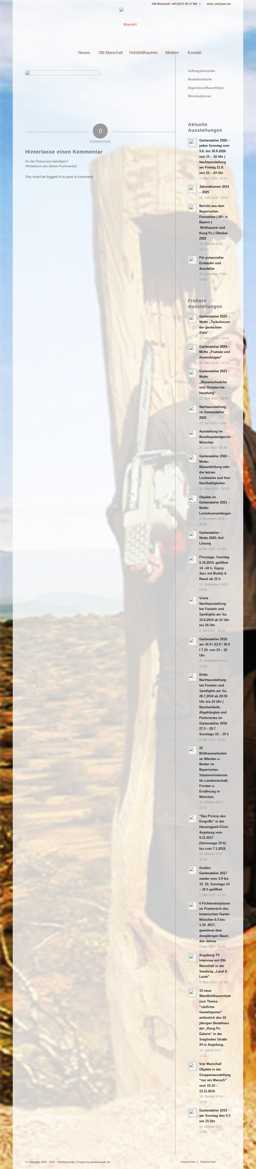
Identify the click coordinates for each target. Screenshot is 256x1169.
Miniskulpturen (199, 96)
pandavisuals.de (100, 1162)
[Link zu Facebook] (26, 4)
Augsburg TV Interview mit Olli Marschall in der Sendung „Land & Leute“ (213, 966)
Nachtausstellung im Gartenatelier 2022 (212, 412)
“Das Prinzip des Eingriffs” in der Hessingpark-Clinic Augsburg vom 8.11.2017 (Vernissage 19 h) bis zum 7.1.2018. (213, 832)
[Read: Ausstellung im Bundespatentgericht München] (192, 433)
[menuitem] (61, 52)
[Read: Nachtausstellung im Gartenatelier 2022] (192, 409)
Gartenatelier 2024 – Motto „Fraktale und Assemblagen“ (214, 352)
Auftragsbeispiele (201, 71)
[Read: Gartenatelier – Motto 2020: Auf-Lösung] (192, 535)
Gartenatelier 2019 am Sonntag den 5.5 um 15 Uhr (214, 1115)
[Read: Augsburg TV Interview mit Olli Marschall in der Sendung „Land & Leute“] (192, 957)
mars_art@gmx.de (219, 3)
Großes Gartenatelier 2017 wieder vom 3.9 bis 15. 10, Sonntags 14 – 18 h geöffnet (214, 879)
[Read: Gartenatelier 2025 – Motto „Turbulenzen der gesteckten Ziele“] (192, 318)
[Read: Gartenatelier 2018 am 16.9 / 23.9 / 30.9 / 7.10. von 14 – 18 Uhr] (192, 641)
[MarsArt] (128, 25)
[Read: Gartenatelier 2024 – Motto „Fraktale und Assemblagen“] (192, 349)
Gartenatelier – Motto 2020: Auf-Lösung (211, 538)
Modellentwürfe (200, 79)
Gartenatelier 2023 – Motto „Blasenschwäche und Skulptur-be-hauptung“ (214, 382)
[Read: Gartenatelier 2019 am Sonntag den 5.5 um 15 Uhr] (192, 1112)
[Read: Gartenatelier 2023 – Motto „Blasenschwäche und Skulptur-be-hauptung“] (192, 373)
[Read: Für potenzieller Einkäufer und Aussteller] (192, 260)
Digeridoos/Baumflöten (206, 88)
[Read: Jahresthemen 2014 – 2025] (192, 189)
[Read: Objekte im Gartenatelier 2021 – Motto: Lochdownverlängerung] (192, 499)
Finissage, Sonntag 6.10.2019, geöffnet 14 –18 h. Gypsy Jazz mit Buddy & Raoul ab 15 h (214, 568)
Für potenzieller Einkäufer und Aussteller (211, 263)
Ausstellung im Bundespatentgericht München (215, 437)
